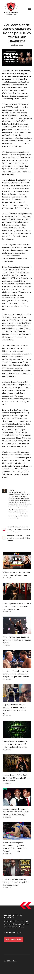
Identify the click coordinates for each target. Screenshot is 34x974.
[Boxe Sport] (11, 8)
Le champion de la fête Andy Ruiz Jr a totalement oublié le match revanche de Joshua (17, 606)
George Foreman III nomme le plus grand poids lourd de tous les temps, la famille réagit (16, 812)
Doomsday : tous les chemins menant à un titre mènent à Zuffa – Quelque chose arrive (15, 744)
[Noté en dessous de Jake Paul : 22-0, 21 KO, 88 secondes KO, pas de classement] (17, 770)
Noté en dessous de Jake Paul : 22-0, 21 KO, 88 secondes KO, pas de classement (16, 778)
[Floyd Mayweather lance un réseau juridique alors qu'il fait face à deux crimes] (17, 875)
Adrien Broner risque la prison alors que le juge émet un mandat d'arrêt (17, 640)
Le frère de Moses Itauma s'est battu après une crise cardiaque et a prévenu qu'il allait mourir (16, 674)
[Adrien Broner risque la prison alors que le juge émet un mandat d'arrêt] (17, 632)
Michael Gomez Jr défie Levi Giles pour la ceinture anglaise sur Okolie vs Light (18, 529)
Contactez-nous (13, 939)
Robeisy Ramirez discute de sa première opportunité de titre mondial (18, 538)
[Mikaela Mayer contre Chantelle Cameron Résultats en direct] (17, 568)
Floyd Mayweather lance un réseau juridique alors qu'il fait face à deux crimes (16, 882)
